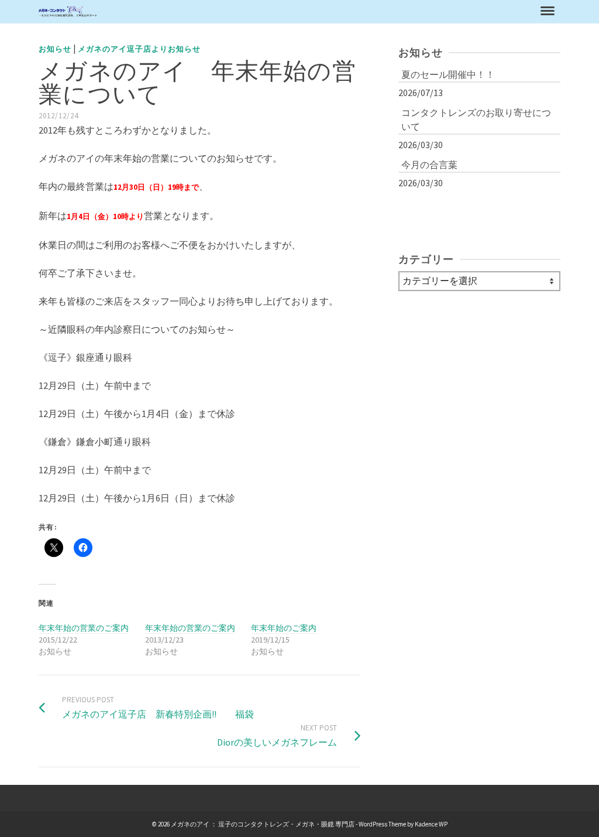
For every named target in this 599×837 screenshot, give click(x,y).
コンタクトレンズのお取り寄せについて (476, 119)
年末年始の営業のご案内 (84, 628)
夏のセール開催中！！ (448, 74)
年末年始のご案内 (283, 628)
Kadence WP (431, 824)
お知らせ (55, 49)
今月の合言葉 (429, 164)
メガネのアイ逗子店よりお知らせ (139, 49)
